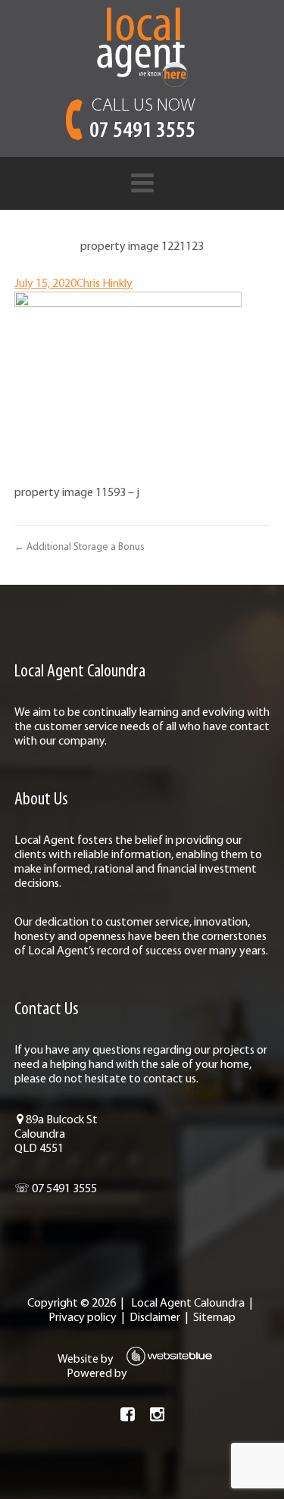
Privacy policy (82, 1318)
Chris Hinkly (104, 284)
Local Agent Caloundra (188, 1304)
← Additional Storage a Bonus (79, 547)
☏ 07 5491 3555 (55, 1189)
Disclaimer (155, 1318)
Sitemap (214, 1318)
